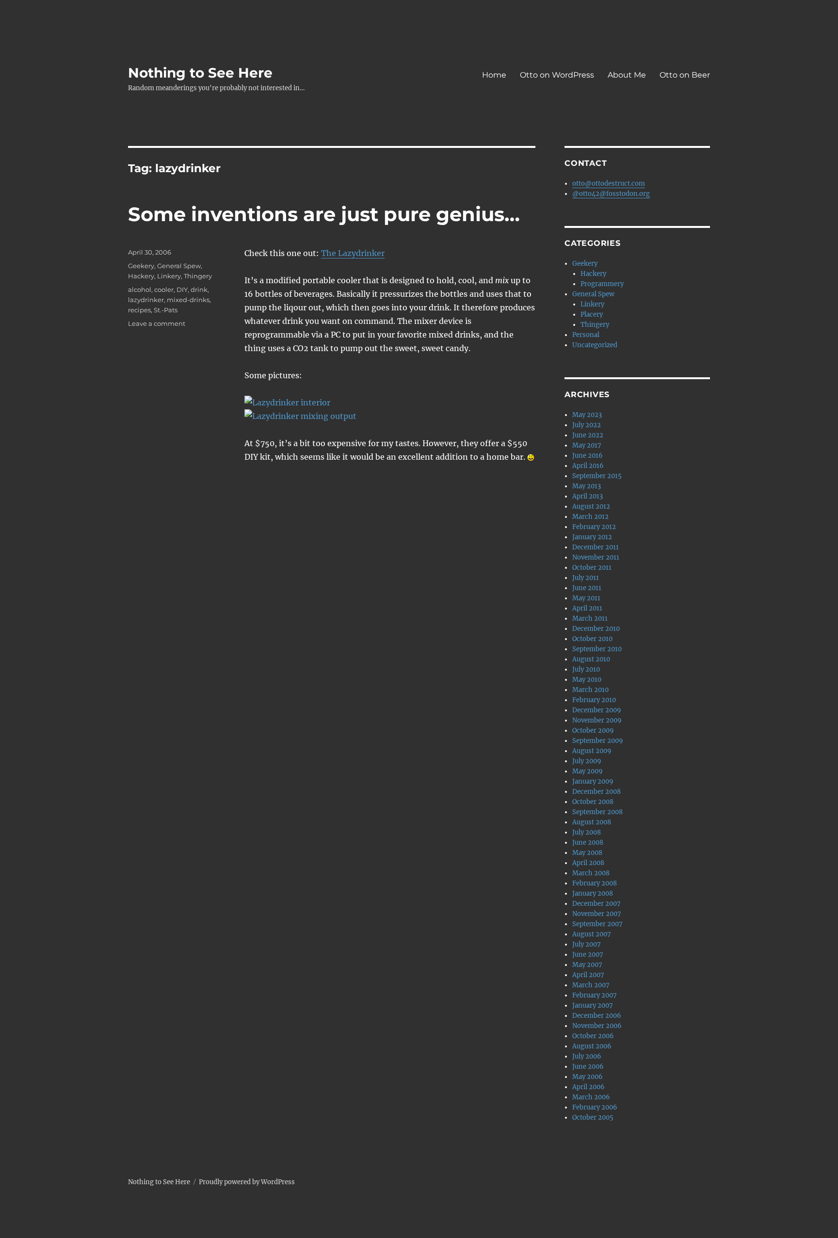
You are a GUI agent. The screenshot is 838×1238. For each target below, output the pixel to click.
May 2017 (586, 445)
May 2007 (587, 965)
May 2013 (586, 486)
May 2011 (586, 598)
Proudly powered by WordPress (247, 1182)
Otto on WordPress (557, 75)
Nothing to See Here (200, 72)
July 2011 (585, 578)
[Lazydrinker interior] (389, 402)
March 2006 (591, 1097)
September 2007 (597, 924)
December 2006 (596, 1016)
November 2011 (595, 557)
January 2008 (592, 893)
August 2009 (592, 751)
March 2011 (590, 618)
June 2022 (587, 435)
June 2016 (587, 455)
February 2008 (594, 883)
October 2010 (592, 639)
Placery (591, 314)
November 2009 (597, 720)
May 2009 (587, 771)
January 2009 (592, 781)
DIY (182, 289)
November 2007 (596, 914)
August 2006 (592, 1046)
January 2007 (592, 1005)
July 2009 (586, 761)
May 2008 (587, 853)
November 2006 (597, 1026)
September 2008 (597, 812)
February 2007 (594, 995)
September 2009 (597, 741)
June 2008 (587, 842)
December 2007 (596, 904)
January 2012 (592, 537)
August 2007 (591, 934)
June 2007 (587, 954)
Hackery (141, 276)
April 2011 (587, 608)
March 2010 (590, 690)
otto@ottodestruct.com (608, 183)
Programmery (602, 284)
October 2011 (592, 567)
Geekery (141, 266)
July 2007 (586, 944)
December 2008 (596, 792)
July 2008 (586, 832)
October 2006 (593, 1036)
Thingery (198, 276)
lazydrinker (146, 300)
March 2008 (591, 873)
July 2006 (586, 1056)
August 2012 (591, 506)
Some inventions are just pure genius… (324, 214)
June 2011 (586, 588)
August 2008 (591, 822)
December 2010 (596, 629)
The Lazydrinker (353, 253)
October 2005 (592, 1117)
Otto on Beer (685, 75)
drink (199, 289)
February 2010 (594, 700)
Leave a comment (156, 323)
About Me (627, 75)
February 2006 (594, 1107)
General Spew (179, 266)
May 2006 (587, 1077)
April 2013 (587, 496)
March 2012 (590, 517)
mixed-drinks (188, 300)
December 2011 (595, 547)
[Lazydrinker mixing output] (389, 416)
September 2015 (597, 476)
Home (494, 75)
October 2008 (592, 802)
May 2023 (587, 415)
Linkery (169, 276)
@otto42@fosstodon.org (611, 194)
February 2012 (594, 527)
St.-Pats (165, 310)
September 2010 (597, 649)
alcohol (139, 289)
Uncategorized (594, 345)
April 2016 (588, 466)
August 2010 (591, 659)
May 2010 (586, 679)
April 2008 (588, 863)
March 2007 (591, 985)
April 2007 (588, 975)
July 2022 (586, 425)
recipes (139, 310)
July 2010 (586, 669)
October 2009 (593, 730)
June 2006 (588, 1066)
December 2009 (596, 710)
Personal (585, 335)
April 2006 (588, 1087)
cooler (164, 289)
